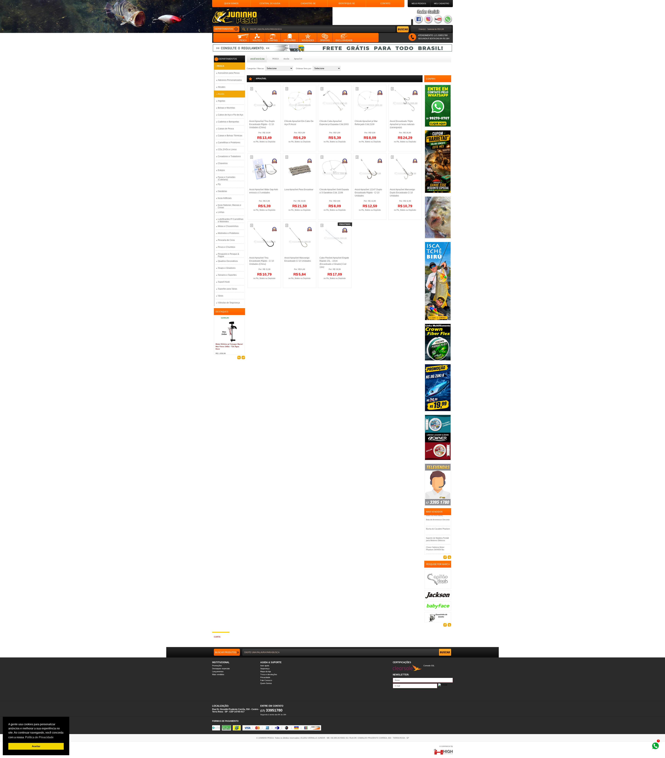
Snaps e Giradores (227, 268)
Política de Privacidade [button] (39, 737)
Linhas (221, 212)
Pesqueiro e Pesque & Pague (228, 255)
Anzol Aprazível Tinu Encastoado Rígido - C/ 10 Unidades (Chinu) (261, 261)
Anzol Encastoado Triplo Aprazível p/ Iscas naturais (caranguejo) (402, 124)
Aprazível (298, 59)
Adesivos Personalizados (230, 80)
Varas (220, 296)
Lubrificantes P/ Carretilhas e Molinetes (230, 220)
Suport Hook (224, 282)
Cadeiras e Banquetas (228, 121)
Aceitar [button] (36, 746)
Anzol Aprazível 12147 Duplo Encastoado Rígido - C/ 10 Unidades (368, 192)
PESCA (275, 59)
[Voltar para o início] (234, 16)
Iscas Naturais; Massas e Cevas (229, 206)
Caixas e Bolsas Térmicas (230, 135)
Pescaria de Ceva (226, 240)
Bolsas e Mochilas (226, 108)
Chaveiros (223, 163)
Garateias (222, 191)
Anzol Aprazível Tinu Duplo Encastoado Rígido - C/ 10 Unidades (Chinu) (262, 124)
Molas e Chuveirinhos (228, 226)
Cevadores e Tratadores (229, 156)
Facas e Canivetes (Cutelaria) (226, 178)
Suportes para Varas (227, 289)
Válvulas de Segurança (229, 303)
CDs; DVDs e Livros (227, 149)
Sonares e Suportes (227, 275)
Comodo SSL (429, 666)
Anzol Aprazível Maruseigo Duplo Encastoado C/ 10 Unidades (402, 192)
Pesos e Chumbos (226, 247)
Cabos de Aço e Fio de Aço (230, 115)
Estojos (221, 170)
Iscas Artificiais (225, 198)
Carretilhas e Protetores (229, 142)
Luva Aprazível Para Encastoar (298, 189)
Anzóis (286, 59)
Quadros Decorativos (228, 261)
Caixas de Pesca (226, 128)
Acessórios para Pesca (229, 73)
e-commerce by (446, 746)
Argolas (221, 101)
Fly (219, 184)
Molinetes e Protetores (228, 233)
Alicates (221, 87)
